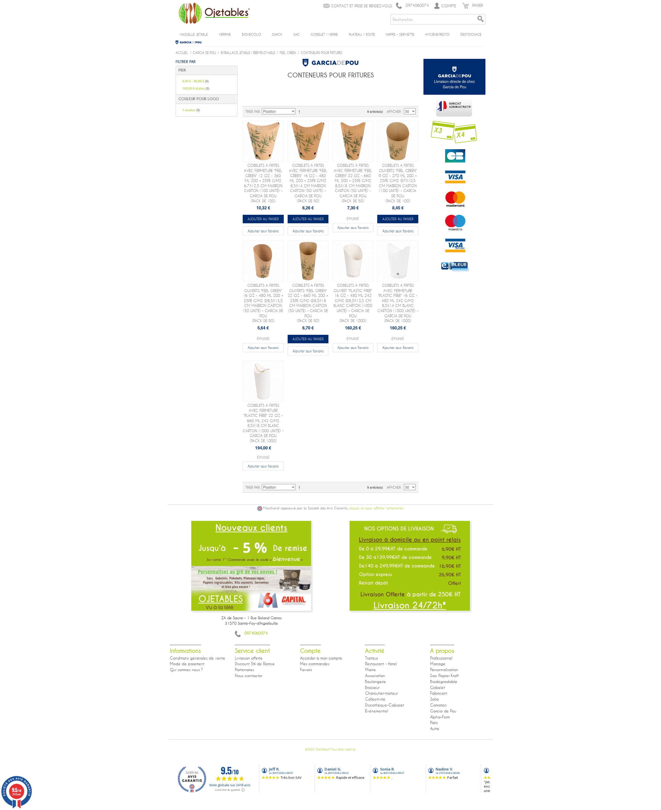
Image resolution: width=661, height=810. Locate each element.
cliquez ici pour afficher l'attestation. (376, 508)
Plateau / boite (362, 34)
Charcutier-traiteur (381, 693)
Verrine (225, 34)
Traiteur (371, 658)
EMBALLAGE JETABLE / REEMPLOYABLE (248, 52)
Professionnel (441, 658)
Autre (434, 728)
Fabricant (438, 693)
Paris (434, 722)
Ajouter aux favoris (263, 231)
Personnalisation (444, 669)
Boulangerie (375, 681)
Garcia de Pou (190, 42)
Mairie (370, 669)
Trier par (252, 111)
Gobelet (437, 687)
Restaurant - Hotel (381, 663)
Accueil (182, 52)
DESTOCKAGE (471, 34)
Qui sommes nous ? (186, 669)
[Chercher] (480, 19)
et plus (195, 88)
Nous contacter (248, 675)
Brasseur (372, 687)
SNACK (277, 34)
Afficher (394, 111)
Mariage (437, 663)
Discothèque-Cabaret (384, 705)
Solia (434, 699)
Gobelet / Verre (324, 34)
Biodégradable (443, 681)
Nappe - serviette (400, 34)
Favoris (306, 669)
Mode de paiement (187, 663)
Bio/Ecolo (251, 34)
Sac (296, 34)
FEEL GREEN (288, 52)
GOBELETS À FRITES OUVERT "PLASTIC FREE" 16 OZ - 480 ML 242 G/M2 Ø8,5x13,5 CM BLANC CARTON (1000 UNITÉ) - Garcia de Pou (353, 303)
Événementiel (376, 711)
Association (375, 675)
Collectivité (375, 699)
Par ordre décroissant (300, 111)
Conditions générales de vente (197, 658)
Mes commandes (314, 663)
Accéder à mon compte (321, 658)
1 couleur (191, 110)
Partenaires (244, 669)
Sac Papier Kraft (444, 675)
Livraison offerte (249, 658)
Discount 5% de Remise (255, 663)
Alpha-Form (440, 716)
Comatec (438, 705)
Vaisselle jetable (193, 34)
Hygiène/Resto (437, 34)
